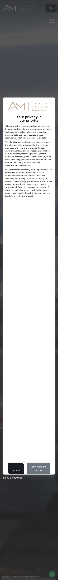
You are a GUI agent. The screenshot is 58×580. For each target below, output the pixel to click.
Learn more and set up (38, 469)
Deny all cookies (12, 477)
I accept (16, 469)
